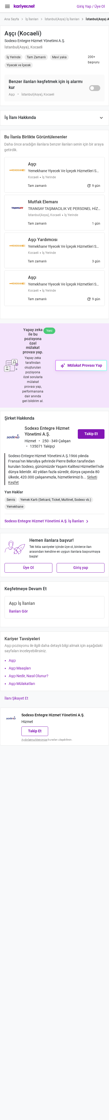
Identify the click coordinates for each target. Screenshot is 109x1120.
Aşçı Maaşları (20, 668)
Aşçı (12, 660)
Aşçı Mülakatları (22, 683)
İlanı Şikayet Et (16, 698)
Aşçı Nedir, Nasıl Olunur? (28, 676)
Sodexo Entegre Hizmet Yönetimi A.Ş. (34, 41)
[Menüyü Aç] (7, 6)
